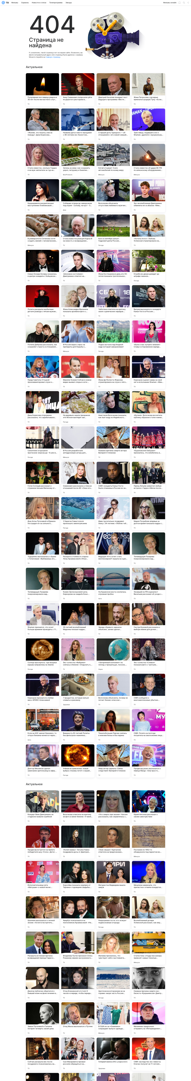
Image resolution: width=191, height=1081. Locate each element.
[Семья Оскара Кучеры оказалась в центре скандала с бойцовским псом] (42, 266)
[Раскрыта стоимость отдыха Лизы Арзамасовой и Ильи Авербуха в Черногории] (77, 549)
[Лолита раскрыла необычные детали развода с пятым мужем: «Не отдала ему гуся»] (42, 301)
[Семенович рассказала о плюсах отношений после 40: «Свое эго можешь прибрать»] (77, 478)
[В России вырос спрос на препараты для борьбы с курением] (77, 337)
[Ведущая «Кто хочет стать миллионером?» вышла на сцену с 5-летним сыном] (113, 549)
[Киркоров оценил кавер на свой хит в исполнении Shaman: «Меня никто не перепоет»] (148, 372)
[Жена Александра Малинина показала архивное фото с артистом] (77, 301)
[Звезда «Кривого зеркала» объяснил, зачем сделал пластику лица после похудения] (113, 619)
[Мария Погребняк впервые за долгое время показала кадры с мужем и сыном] (148, 513)
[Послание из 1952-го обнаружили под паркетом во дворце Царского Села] (148, 912)
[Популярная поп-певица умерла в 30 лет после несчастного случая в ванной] (42, 89)
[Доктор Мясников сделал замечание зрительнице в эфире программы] (42, 761)
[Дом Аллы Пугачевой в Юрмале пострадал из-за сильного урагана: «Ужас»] (42, 513)
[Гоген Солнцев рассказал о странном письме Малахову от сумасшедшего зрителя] (42, 478)
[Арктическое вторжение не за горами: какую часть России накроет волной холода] (113, 1054)
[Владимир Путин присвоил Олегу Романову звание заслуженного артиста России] (77, 1018)
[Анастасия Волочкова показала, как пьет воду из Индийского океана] (113, 407)
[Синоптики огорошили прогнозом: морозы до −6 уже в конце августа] (42, 443)
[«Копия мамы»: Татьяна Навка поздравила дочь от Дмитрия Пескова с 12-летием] (77, 912)
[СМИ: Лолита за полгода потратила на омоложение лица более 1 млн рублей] (148, 725)
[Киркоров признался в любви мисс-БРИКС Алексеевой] (42, 690)
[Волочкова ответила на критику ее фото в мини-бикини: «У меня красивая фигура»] (77, 877)
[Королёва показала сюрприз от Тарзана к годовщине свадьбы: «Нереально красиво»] (77, 948)
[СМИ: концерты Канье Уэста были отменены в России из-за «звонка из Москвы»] (113, 478)
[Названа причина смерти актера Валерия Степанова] (113, 443)
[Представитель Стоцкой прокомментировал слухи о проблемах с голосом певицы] (42, 372)
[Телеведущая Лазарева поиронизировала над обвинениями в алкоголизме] (148, 549)
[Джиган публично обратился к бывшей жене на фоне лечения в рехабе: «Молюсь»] (42, 1054)
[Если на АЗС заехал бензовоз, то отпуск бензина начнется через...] (42, 725)
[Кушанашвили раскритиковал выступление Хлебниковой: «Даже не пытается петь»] (42, 195)
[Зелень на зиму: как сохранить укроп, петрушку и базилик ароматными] (77, 160)
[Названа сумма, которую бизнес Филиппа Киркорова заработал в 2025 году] (42, 796)
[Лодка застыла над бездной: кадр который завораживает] (113, 337)
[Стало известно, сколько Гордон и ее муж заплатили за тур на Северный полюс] (42, 160)
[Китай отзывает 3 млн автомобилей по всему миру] (113, 160)
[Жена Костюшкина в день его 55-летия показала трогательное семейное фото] (113, 266)
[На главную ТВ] (7, 2)
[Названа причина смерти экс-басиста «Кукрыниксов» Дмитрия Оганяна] (148, 1054)
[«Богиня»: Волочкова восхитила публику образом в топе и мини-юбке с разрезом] (148, 407)
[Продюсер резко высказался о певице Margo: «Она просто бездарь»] (148, 761)
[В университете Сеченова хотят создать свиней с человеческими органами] (42, 231)
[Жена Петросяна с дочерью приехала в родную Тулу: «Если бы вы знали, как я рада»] (148, 89)
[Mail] (3, 2)
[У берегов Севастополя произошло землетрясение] (77, 513)
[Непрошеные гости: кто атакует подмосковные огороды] (113, 983)
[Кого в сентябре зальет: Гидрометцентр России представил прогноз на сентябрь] (113, 231)
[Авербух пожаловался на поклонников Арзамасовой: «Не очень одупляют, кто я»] (77, 983)
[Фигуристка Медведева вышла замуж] (113, 948)
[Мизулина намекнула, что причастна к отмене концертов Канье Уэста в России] (148, 948)
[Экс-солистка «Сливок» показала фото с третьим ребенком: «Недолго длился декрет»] (148, 655)
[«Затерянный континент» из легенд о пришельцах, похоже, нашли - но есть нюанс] (113, 655)
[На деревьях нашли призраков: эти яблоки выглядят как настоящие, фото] (77, 407)
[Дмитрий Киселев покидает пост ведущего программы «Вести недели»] (113, 89)
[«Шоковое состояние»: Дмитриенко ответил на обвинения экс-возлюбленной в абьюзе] (77, 266)
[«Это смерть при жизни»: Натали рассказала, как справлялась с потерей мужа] (113, 877)
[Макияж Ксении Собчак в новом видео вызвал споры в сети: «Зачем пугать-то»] (77, 372)
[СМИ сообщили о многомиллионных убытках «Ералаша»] (148, 690)
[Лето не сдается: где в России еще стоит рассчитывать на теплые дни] (113, 831)
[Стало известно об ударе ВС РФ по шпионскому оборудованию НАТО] (148, 160)
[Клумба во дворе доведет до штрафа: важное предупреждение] (148, 266)
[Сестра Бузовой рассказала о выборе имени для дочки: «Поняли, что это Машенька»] (148, 619)
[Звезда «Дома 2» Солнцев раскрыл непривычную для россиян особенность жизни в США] (77, 831)
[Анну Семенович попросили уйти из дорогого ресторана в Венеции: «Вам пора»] (77, 89)
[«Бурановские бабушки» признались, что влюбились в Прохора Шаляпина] (148, 443)
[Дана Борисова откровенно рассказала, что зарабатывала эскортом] (42, 407)
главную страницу (53, 57)
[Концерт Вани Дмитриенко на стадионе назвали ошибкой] (42, 877)
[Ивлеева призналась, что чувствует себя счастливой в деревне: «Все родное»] (113, 1018)
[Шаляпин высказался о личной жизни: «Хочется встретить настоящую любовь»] (42, 983)
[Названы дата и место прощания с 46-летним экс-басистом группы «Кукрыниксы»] (77, 125)
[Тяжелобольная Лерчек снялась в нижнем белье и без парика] (113, 725)
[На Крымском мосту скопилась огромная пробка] (113, 584)
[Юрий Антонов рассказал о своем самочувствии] (148, 877)
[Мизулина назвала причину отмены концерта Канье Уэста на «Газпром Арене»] (77, 796)
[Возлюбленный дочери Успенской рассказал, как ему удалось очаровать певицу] (148, 983)
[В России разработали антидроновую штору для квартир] (77, 443)
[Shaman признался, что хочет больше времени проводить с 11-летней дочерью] (42, 619)
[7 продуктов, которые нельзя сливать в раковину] (77, 690)
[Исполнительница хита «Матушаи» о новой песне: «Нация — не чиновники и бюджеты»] (42, 948)
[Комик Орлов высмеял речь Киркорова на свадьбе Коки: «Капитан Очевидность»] (77, 584)
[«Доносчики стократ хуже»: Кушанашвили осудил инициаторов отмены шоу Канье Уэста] (148, 796)
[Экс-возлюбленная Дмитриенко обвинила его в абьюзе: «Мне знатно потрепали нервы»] (148, 195)
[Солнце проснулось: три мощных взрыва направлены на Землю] (42, 655)
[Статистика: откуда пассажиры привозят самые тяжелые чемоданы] (148, 1018)
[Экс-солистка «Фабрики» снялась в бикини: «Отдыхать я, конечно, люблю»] (77, 655)
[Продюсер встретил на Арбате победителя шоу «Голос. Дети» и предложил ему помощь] (42, 912)
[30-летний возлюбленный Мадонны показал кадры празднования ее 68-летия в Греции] (77, 619)
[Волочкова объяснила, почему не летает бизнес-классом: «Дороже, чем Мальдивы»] (113, 690)
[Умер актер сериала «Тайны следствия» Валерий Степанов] (113, 761)
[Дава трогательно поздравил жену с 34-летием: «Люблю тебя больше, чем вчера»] (113, 513)
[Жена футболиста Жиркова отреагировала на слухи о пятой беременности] (113, 372)
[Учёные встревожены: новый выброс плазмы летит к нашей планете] (77, 761)
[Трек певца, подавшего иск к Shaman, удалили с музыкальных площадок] (148, 125)
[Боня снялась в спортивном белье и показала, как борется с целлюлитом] (148, 831)
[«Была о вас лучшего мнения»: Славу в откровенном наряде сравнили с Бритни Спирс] (148, 337)
